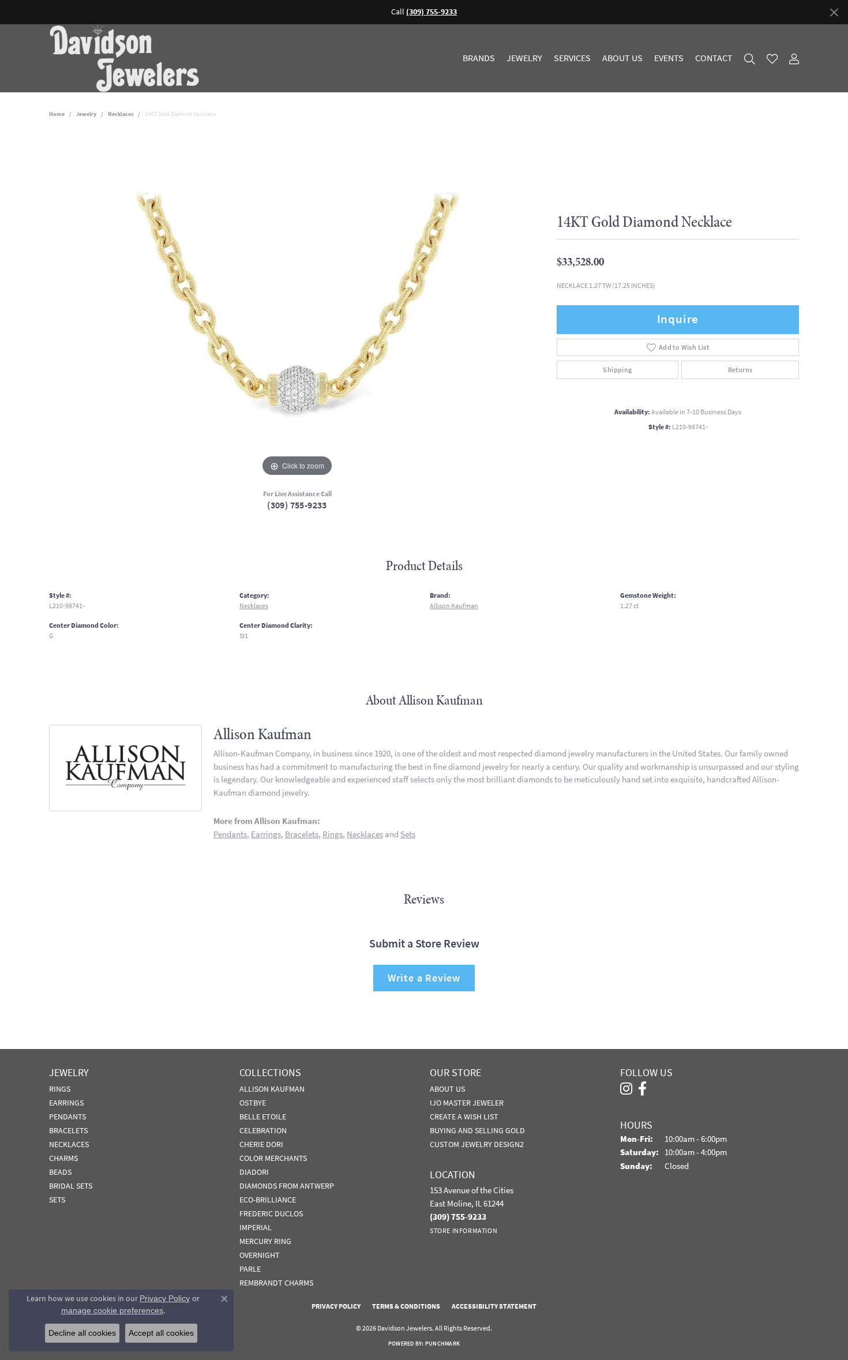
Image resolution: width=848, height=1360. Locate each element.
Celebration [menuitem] (263, 1130)
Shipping (617, 369)
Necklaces (120, 114)
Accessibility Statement (494, 1306)
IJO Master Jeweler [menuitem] (467, 1102)
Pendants (230, 834)
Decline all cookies (82, 1332)
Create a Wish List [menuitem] (464, 1116)
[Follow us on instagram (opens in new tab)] (626, 1089)
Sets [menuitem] (57, 1199)
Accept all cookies (161, 1332)
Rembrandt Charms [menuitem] (276, 1282)
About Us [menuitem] (447, 1089)
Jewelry (524, 58)
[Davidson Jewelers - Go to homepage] (127, 58)
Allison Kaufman (454, 605)
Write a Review (424, 978)
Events (669, 58)
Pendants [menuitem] (67, 1116)
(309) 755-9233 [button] (431, 11)
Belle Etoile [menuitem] (262, 1116)
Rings (332, 834)
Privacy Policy (336, 1306)
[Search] (749, 58)
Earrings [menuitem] (66, 1102)
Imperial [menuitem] (255, 1227)
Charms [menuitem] (63, 1158)
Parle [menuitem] (250, 1269)
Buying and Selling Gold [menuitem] (477, 1130)
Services (572, 58)
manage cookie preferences (112, 1310)
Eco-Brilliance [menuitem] (267, 1199)
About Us (622, 58)
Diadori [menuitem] (254, 1172)
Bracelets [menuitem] (68, 1130)
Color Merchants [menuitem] (273, 1158)
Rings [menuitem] (59, 1089)
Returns (740, 369)
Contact (714, 58)
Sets (407, 834)
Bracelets (301, 834)
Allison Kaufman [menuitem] (272, 1089)
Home (57, 114)
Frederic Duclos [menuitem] (271, 1213)
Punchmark (442, 1343)
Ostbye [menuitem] (252, 1102)
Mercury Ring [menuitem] (265, 1241)
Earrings (266, 834)
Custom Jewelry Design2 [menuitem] (477, 1144)
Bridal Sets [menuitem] (70, 1186)
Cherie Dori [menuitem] (261, 1144)
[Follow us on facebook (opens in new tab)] (642, 1089)
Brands (479, 58)
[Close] (834, 12)
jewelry (86, 114)
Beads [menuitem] (60, 1172)
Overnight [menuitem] (259, 1255)
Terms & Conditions (406, 1306)
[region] (297, 306)
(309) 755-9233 (297, 505)
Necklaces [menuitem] (69, 1144)
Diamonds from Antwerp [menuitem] (286, 1186)
